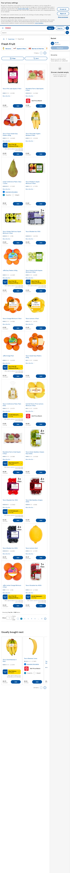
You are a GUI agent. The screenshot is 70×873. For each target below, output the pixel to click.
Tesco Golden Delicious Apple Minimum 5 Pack (12, 232)
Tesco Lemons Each (32, 548)
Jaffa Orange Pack (8, 356)
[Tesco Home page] (8, 28)
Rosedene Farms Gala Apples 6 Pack (35, 89)
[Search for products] (67, 32)
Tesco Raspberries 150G (10, 500)
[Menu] (2, 28)
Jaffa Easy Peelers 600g (10, 270)
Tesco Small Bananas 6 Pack (9, 660)
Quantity (8, 195)
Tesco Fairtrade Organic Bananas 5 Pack (33, 134)
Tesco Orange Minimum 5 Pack (12, 318)
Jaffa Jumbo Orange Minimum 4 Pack (12, 586)
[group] (6, 48)
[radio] (4, 195)
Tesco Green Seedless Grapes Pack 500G (35, 453)
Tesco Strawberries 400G (33, 585)
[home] (3, 39)
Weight (17, 195)
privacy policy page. (23, 8)
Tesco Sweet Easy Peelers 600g (33, 356)
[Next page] (45, 619)
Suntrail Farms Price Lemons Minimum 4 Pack (34, 404)
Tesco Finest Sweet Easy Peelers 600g (10, 134)
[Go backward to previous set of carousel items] (41, 53)
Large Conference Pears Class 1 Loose (12, 182)
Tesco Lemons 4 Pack (32, 318)
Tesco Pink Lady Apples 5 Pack (12, 88)
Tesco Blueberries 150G (33, 231)
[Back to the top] (35, 625)
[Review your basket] (52, 43)
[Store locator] (67, 28)
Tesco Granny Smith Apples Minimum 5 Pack (34, 271)
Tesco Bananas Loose (30, 658)
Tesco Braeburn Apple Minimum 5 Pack (32, 182)
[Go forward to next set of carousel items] (45, 53)
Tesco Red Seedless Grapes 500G (34, 501)
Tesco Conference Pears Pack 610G (12, 404)
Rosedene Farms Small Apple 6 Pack (12, 453)
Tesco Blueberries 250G (10, 548)
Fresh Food (11, 39)
